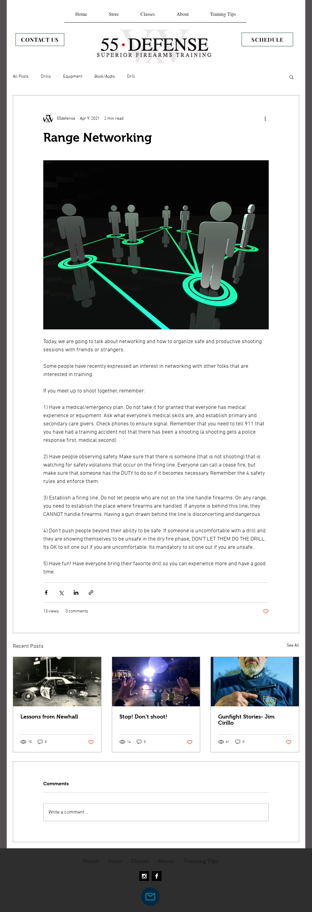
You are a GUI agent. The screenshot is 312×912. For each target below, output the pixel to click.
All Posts (21, 76)
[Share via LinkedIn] (76, 592)
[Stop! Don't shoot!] (156, 681)
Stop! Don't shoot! (143, 717)
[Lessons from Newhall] (57, 681)
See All (293, 645)
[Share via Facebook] (46, 592)
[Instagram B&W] (144, 876)
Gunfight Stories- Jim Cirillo (246, 720)
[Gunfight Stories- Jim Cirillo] (255, 681)
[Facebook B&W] (156, 876)
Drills (46, 76)
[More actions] (265, 118)
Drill (131, 76)
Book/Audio (104, 76)
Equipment (72, 76)
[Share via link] (91, 592)
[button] (291, 76)
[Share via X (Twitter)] (61, 592)
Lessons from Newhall (49, 717)
